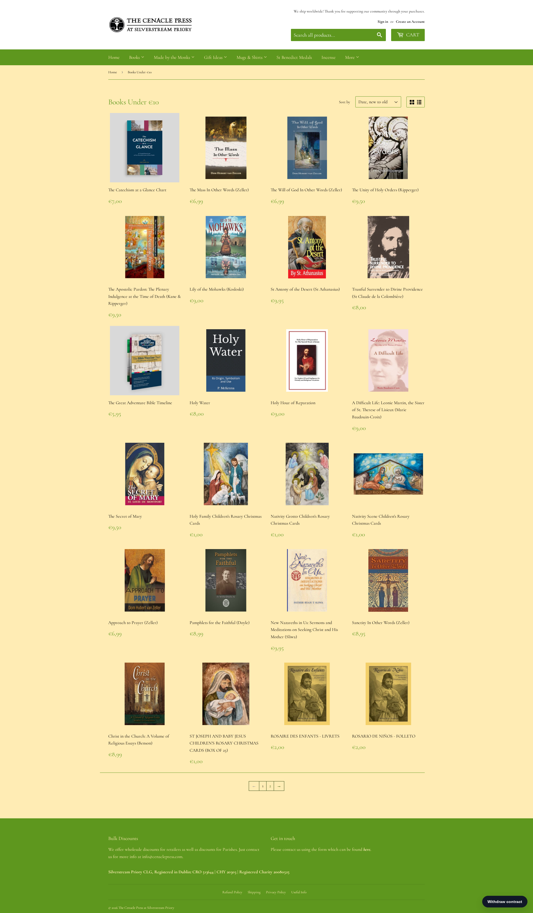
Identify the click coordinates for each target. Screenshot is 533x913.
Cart (412, 35)
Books (135, 57)
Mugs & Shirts (250, 57)
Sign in (383, 21)
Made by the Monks (172, 57)
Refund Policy (232, 892)
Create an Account (410, 21)
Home (114, 57)
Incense (328, 57)
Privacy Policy (276, 892)
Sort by (344, 102)
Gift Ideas (214, 57)
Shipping (254, 892)
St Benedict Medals (294, 57)
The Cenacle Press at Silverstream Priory (146, 908)
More (350, 57)
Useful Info (298, 892)
